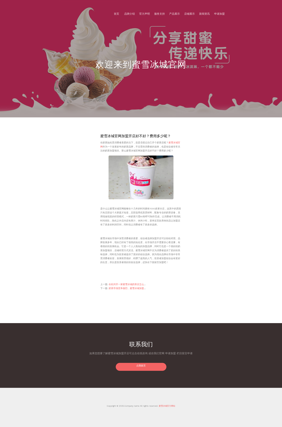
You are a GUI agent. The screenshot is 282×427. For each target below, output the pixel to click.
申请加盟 (219, 13)
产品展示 (174, 13)
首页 (116, 13)
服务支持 (159, 13)
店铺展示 (189, 13)
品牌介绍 (129, 13)
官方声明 (144, 13)
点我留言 (141, 365)
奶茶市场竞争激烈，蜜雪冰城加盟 (126, 288)
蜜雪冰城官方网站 (166, 406)
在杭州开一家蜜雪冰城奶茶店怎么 (126, 284)
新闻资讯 (204, 13)
